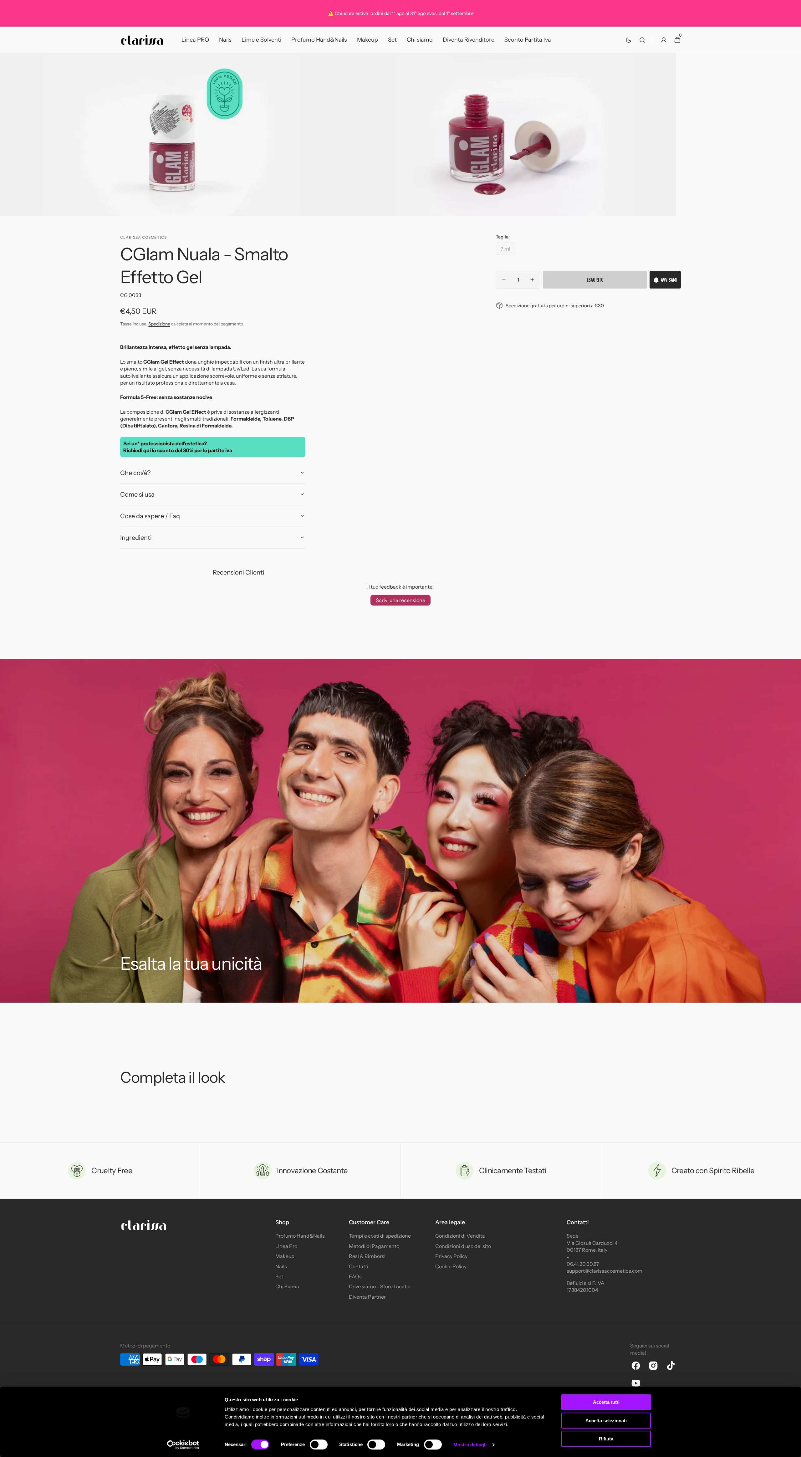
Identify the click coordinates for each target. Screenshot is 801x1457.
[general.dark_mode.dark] (628, 40)
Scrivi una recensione (400, 600)
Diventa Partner (367, 1297)
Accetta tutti (606, 1402)
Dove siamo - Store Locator (380, 1286)
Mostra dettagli (470, 1444)
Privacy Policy (451, 1256)
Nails (281, 1266)
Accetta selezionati (606, 1420)
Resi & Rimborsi (367, 1256)
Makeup (284, 1256)
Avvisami (669, 280)
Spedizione (159, 324)
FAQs (355, 1276)
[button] (642, 40)
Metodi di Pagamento (374, 1246)
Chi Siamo (287, 1286)
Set (279, 1276)
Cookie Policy (451, 1266)
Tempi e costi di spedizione (380, 1236)
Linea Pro (286, 1246)
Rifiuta (606, 1438)
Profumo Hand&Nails (300, 1236)
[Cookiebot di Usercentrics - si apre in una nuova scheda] (183, 1444)
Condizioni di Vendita (460, 1236)
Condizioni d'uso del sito (463, 1246)
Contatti (358, 1266)
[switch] (319, 1444)
